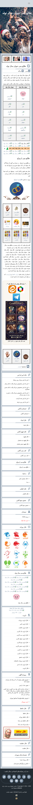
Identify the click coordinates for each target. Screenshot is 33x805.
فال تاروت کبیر (24, 624)
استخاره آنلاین (24, 413)
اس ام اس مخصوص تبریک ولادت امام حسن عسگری (17, 388)
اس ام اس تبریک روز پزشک (20, 380)
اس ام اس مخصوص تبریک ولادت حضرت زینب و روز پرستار (18, 393)
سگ (9, 114)
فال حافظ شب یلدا (23, 721)
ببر (9, 122)
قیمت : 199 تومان (16, 610)
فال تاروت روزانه (23, 620)
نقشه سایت (9, 792)
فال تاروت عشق (23, 657)
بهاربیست (8, 274)
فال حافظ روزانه (7, 225)
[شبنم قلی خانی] (6, 58)
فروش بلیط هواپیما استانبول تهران (19, 698)
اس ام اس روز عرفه (22, 402)
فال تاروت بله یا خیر (22, 664)
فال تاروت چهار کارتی (22, 639)
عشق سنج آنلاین (23, 505)
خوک (23, 98)
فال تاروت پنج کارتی (22, 642)
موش (23, 122)
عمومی (20, 366)
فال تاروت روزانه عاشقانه (21, 661)
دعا (27, 482)
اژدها (9, 130)
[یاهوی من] (29, 777)
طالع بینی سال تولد (23, 603)
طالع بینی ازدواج (16, 213)
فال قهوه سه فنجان (23, 440)
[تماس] (9, 777)
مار (23, 106)
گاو (9, 106)
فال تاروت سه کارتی (22, 635)
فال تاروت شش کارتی (22, 646)
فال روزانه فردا (24, 760)
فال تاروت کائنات (23, 627)
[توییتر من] (4, 777)
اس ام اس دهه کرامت (22, 398)
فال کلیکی (25, 494)
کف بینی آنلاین (24, 455)
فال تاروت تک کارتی (22, 631)
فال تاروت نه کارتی (22, 650)
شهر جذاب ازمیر (23, 685)
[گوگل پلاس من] (21, 781)
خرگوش (23, 130)
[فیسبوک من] (19, 777)
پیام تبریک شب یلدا (23, 724)
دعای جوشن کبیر (23, 478)
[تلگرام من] (24, 777)
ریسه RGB (25, 517)
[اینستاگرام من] (14, 777)
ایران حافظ (15, 274)
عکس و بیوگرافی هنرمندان (21, 763)
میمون (23, 138)
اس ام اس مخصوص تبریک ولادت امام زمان (16, 383)
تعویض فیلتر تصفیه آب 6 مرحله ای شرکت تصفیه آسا (18, 680)
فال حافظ (25, 713)
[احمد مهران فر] (26, 58)
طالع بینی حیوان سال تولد (17, 12)
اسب (9, 138)
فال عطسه (25, 748)
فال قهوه (25, 436)
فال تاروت (25, 668)
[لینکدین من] (11, 781)
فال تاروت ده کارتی (22, 653)
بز (23, 114)
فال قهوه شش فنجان (22, 444)
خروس (9, 98)
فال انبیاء (25, 425)
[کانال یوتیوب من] (16, 781)
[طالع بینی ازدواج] (16, 189)
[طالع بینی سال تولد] (16, 587)
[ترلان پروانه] (16, 58)
